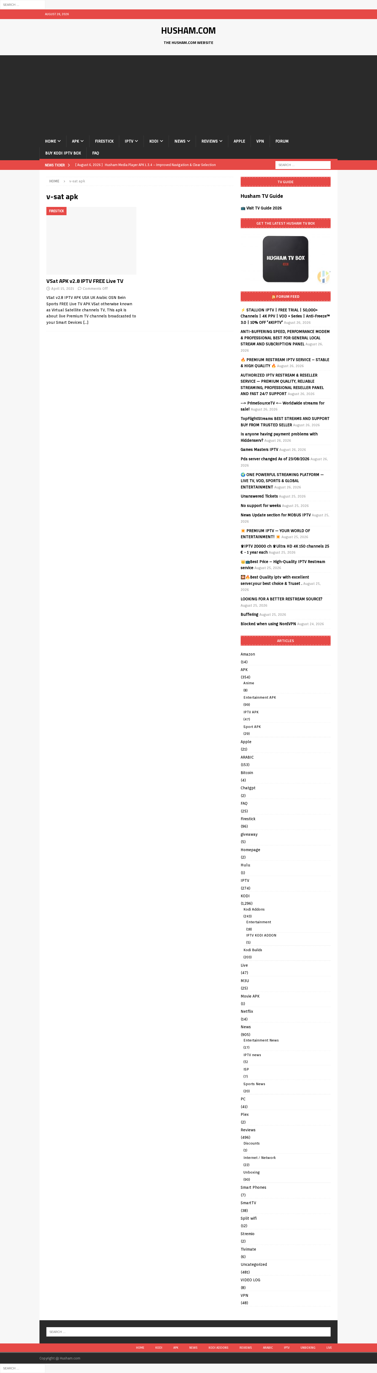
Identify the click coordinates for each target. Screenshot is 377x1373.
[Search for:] (22, 4)
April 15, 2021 (62, 288)
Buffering (249, 614)
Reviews (209, 141)
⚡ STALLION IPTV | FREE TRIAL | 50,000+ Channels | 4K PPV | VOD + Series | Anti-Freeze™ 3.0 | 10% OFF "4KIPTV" (285, 316)
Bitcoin (247, 772)
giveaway (249, 834)
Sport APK (252, 727)
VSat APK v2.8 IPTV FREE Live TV (84, 281)
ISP (246, 1069)
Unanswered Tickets (259, 496)
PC (243, 1099)
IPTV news (252, 1055)
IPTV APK (251, 712)
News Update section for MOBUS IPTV (276, 515)
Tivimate (248, 1249)
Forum (282, 141)
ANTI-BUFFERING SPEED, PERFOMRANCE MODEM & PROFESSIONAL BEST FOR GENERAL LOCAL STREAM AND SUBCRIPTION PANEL (285, 337)
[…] (86, 322)
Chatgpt (248, 788)
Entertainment (258, 922)
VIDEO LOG (250, 1280)
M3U (245, 981)
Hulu (245, 865)
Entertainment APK (259, 697)
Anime (248, 683)
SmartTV (248, 1203)
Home (50, 141)
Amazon (248, 654)
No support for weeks (261, 505)
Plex (245, 1114)
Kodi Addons (254, 909)
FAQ (95, 153)
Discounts (251, 1143)
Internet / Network (259, 1158)
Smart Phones (253, 1187)
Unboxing (251, 1172)
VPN (260, 141)
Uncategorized (254, 1264)
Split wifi (249, 1218)
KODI (153, 141)
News (179, 141)
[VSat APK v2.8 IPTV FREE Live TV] (91, 241)
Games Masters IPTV (259, 449)
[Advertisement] (188, 94)
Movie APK (250, 996)
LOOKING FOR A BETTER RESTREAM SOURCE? (281, 599)
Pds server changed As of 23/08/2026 (275, 459)
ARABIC (247, 757)
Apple (239, 141)
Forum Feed (287, 296)
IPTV (129, 141)
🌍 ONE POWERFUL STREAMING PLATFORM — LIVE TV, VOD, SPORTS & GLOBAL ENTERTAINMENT (282, 480)
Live (244, 965)
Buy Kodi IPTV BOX (63, 153)
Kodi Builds (252, 950)
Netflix (247, 1011)
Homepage (250, 850)
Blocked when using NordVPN (268, 624)
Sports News (254, 1084)
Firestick (104, 141)
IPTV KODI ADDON (261, 935)
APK (75, 141)
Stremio (247, 1234)
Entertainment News (261, 1040)
